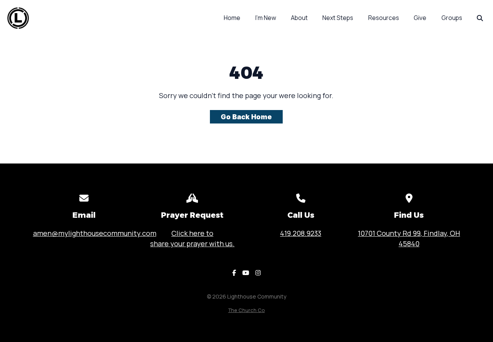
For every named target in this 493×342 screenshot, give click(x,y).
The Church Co (246, 310)
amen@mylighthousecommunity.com (94, 233)
